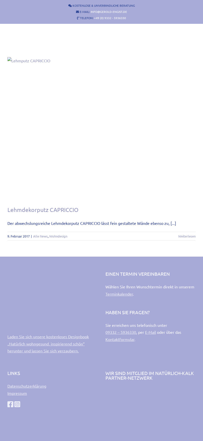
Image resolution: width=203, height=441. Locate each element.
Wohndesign (58, 236)
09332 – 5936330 (120, 332)
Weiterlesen (187, 236)
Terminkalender (119, 293)
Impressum (17, 393)
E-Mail (150, 332)
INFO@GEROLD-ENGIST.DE (109, 12)
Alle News (40, 236)
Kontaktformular (119, 339)
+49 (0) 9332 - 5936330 (110, 18)
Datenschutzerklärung (26, 385)
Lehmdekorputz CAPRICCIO (42, 209)
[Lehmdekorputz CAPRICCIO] (101, 128)
